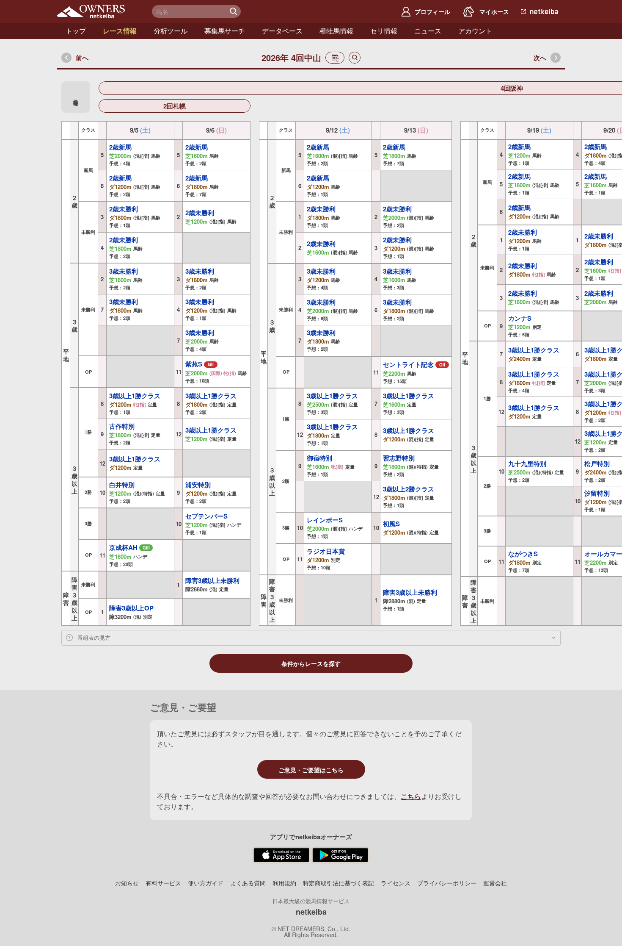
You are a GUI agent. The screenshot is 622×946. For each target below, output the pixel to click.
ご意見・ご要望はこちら (311, 770)
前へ (82, 57)
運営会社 (495, 883)
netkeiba (311, 911)
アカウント (475, 31)
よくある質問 (248, 883)
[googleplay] (340, 855)
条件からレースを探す (311, 663)
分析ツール (170, 31)
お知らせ (127, 883)
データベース (282, 31)
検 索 (234, 11)
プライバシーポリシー (446, 883)
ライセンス (395, 883)
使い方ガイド (205, 883)
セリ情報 (383, 31)
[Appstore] (281, 855)
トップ (76, 31)
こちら (411, 796)
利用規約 (284, 883)
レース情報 (120, 31)
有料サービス (163, 883)
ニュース (427, 31)
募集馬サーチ (224, 31)
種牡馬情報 (336, 31)
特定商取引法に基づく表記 (338, 883)
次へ (540, 57)
